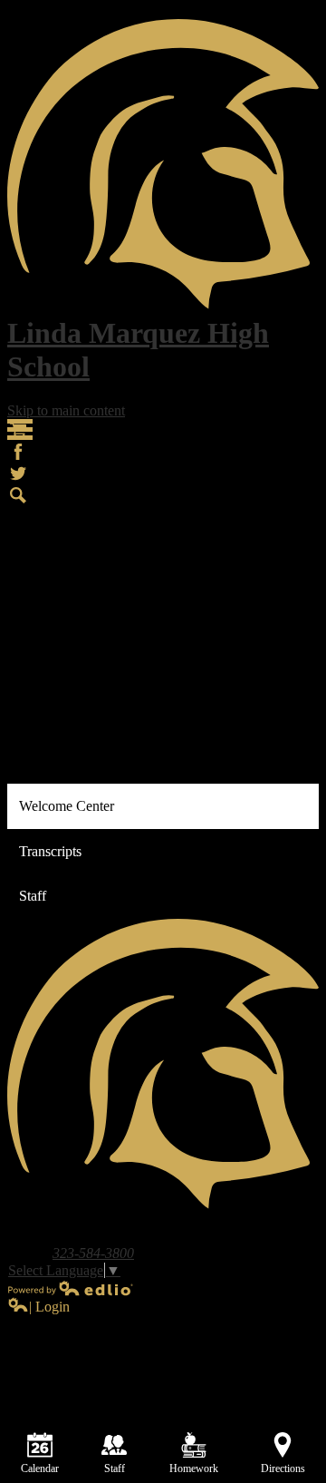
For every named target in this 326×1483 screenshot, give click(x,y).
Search (18, 495)
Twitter (18, 473)
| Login (49, 1306)
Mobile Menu (20, 429)
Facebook (18, 452)
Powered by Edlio (70, 1288)
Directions (283, 1468)
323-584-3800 (93, 1253)
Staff (114, 1468)
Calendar (40, 1468)
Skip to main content (66, 410)
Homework (193, 1468)
